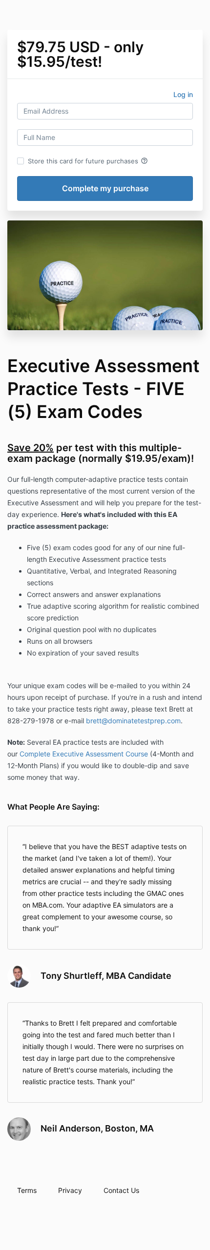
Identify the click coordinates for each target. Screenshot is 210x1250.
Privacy (70, 1190)
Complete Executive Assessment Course (84, 754)
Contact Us (121, 1190)
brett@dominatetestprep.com (133, 720)
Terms (27, 1190)
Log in (183, 94)
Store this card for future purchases (88, 161)
